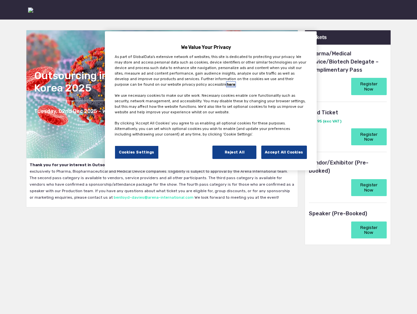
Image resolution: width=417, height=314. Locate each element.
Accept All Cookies (284, 152)
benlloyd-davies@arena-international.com (154, 197)
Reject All (235, 152)
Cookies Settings (136, 152)
